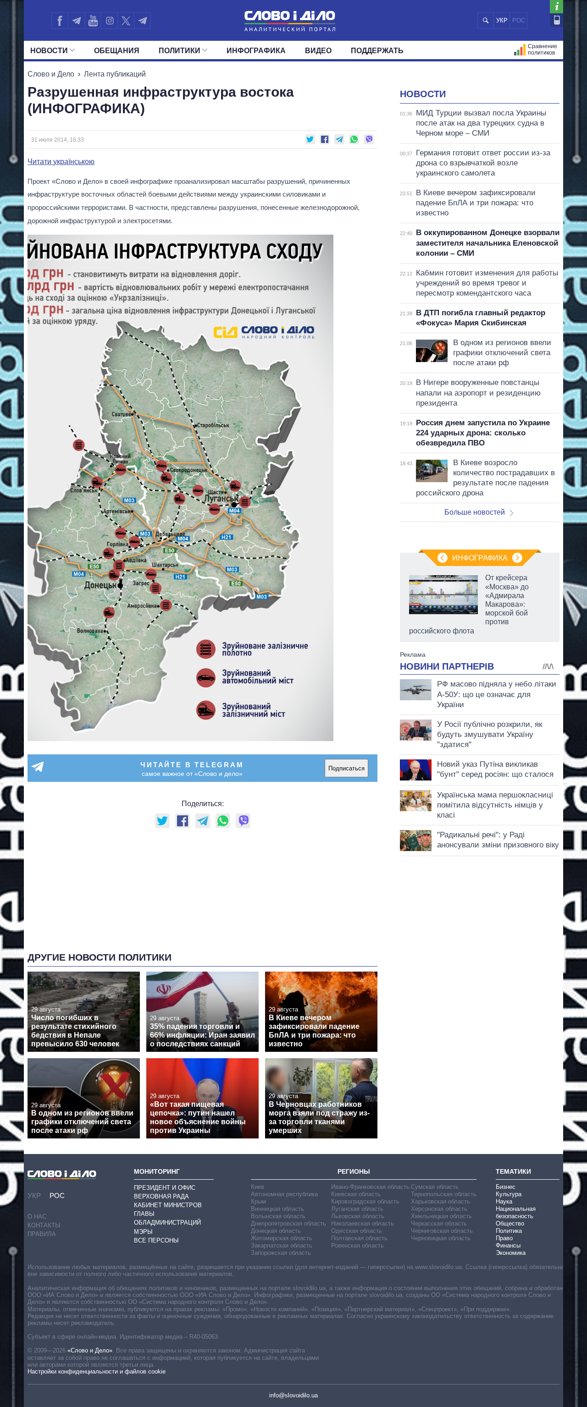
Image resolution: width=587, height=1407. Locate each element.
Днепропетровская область (288, 1223)
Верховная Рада (161, 1196)
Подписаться (346, 768)
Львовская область (357, 1216)
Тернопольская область (443, 1194)
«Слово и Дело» (89, 1350)
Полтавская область (359, 1238)
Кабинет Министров (168, 1205)
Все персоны (156, 1240)
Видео (318, 51)
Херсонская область (439, 1208)
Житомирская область (281, 1238)
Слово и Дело (51, 74)
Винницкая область (277, 1208)
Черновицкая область (441, 1238)
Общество (510, 1223)
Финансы (508, 1245)
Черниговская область (442, 1230)
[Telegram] (76, 20)
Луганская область (357, 1208)
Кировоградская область (365, 1201)
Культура (508, 1194)
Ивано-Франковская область (370, 1186)
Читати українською (61, 161)
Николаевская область (362, 1223)
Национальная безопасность (516, 1212)
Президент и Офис (164, 1187)
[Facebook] (59, 20)
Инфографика (256, 51)
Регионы (354, 1171)
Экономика (511, 1252)
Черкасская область (439, 1223)
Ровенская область (357, 1245)
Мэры (143, 1231)
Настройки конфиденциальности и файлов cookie (97, 1371)
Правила (42, 1234)
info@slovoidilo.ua (293, 1395)
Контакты (44, 1225)
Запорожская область (281, 1252)
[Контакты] (556, 20)
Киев (257, 1186)
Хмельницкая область (441, 1216)
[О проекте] (556, 6)
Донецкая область (276, 1230)
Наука (504, 1201)
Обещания (116, 51)
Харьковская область (440, 1201)
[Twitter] (125, 20)
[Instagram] (109, 20)
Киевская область (356, 1194)
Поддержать (377, 51)
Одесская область (356, 1230)
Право (504, 1238)
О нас (37, 1216)
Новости (49, 51)
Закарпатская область (281, 1245)
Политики (179, 51)
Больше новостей (474, 512)
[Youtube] (92, 20)
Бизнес (505, 1186)
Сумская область (435, 1186)
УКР (502, 20)
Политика (509, 1230)
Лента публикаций (115, 74)
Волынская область (278, 1216)
